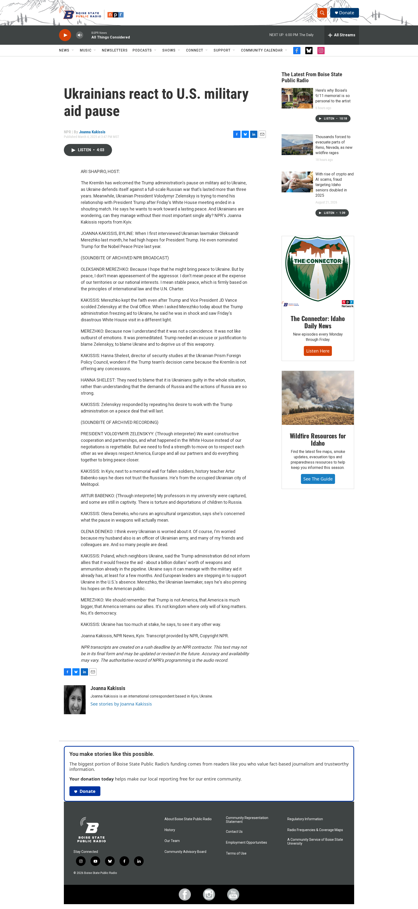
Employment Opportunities (246, 842)
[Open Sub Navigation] (73, 50)
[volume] (79, 35)
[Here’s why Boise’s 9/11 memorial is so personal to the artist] (297, 98)
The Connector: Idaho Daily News (318, 322)
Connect (194, 50)
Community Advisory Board (185, 852)
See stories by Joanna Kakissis (121, 704)
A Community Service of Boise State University (315, 841)
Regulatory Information (305, 819)
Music (85, 50)
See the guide (318, 479)
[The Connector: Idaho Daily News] (318, 272)
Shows (169, 50)
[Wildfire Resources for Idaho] (318, 398)
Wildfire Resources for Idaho (318, 439)
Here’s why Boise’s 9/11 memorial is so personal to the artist (333, 95)
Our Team (172, 841)
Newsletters (115, 50)
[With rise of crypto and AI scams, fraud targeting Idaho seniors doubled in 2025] (297, 182)
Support (222, 50)
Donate (346, 12)
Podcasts (142, 50)
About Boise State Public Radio (188, 819)
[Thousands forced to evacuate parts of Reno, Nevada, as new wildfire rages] (297, 144)
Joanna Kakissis (92, 131)
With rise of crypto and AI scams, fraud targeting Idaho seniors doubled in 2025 (334, 185)
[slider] (87, 35)
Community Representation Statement (247, 820)
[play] (65, 35)
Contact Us (234, 832)
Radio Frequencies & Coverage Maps (315, 830)
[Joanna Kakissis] (75, 699)
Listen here (317, 351)
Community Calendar (262, 50)
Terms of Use (236, 853)
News (64, 50)
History (169, 830)
